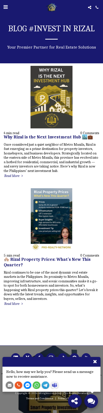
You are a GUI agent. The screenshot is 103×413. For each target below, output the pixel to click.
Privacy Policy (66, 398)
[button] (5, 7)
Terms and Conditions (39, 398)
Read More (12, 176)
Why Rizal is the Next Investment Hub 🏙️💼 (48, 136)
